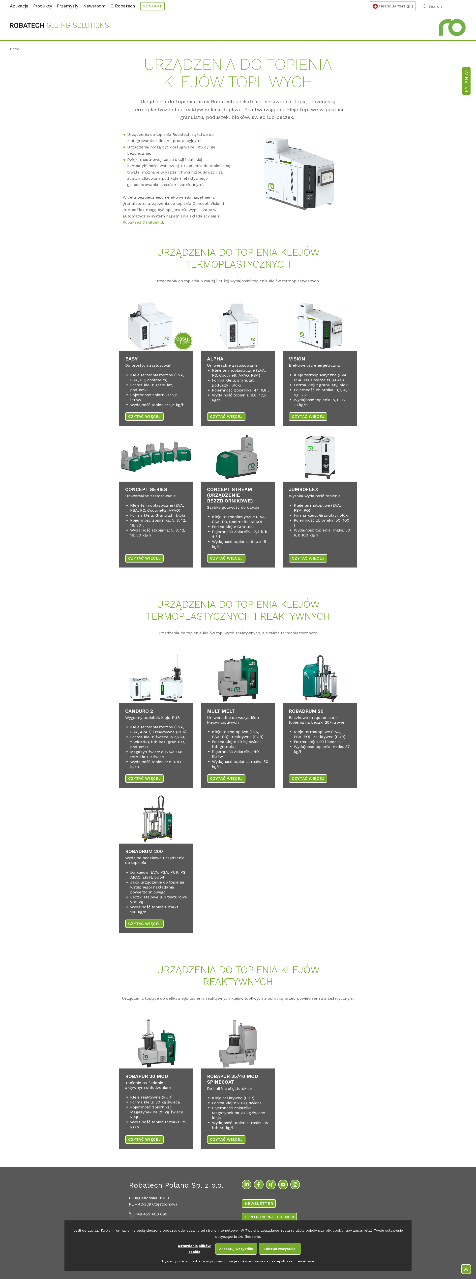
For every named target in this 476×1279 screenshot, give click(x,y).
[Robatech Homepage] (59, 26)
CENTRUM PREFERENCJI (269, 1216)
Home (15, 49)
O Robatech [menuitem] (123, 5)
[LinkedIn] (246, 1184)
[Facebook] (259, 1184)
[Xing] (271, 1184)
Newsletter (259, 1203)
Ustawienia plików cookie (194, 1249)
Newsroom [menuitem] (94, 5)
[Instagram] (295, 1184)
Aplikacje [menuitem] (19, 5)
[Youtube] (283, 1184)
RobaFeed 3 (134, 222)
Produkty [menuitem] (42, 5)
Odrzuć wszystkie (280, 1249)
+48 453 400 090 (151, 1214)
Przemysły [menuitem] (67, 5)
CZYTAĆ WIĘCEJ (144, 416)
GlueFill (155, 222)
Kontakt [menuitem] (152, 6)
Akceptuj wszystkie (236, 1249)
